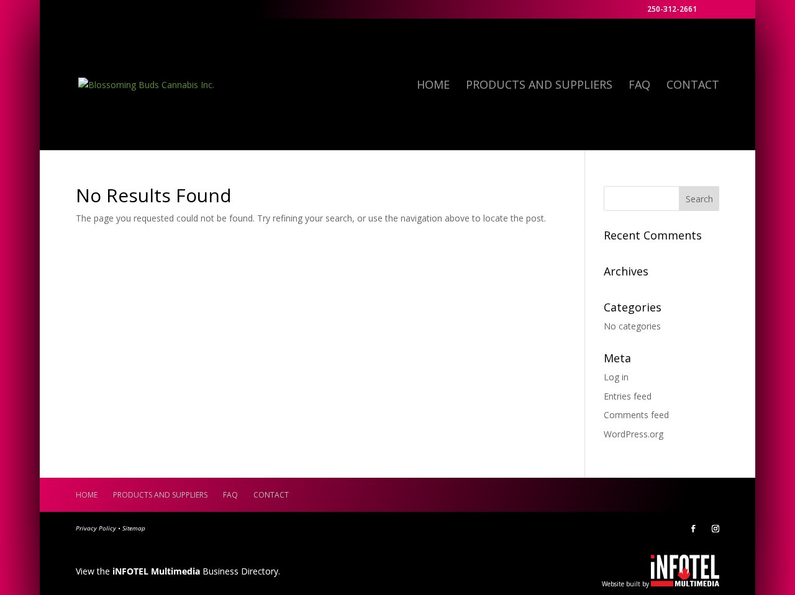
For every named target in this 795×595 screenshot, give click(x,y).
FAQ (639, 86)
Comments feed (636, 415)
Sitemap (133, 528)
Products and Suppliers (539, 86)
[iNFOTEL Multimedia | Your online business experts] (685, 583)
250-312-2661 (672, 10)
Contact (692, 86)
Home (433, 86)
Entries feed (628, 396)
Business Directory (195, 571)
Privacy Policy (96, 528)
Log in (616, 377)
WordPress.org (633, 434)
